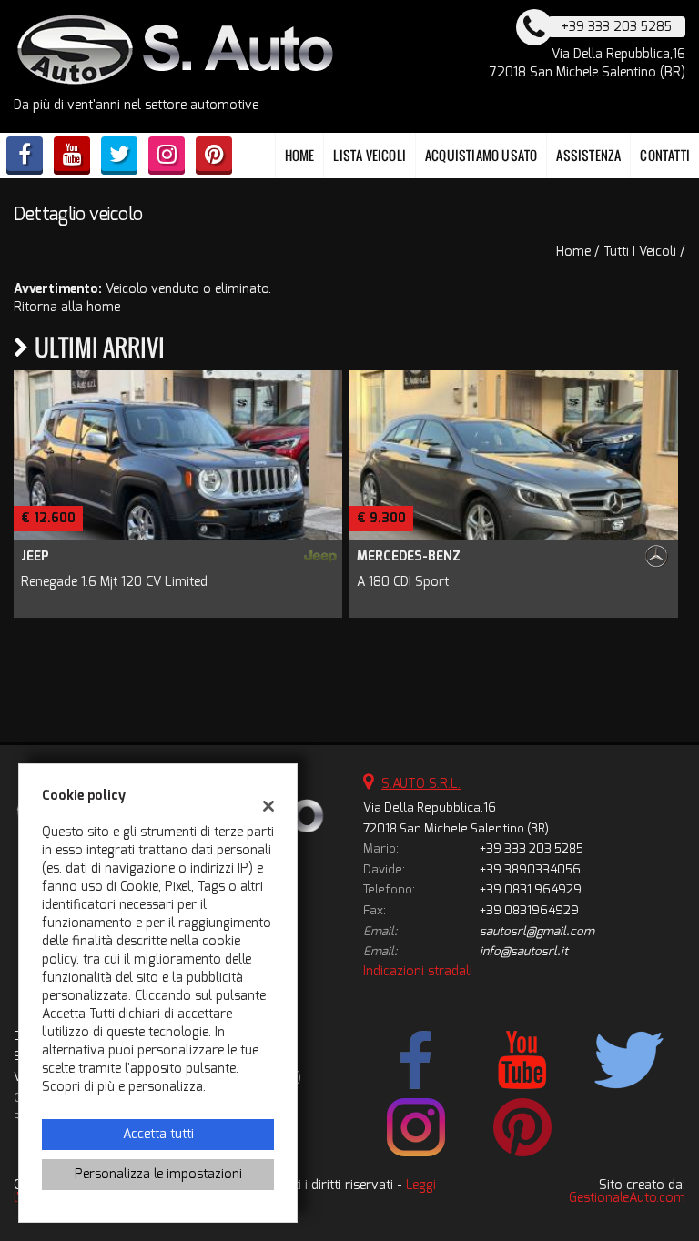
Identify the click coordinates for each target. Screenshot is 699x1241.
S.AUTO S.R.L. (421, 783)
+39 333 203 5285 (531, 848)
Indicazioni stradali (417, 971)
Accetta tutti (158, 1134)
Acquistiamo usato (481, 155)
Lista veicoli (369, 155)
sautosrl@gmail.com (537, 931)
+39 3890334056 (530, 869)
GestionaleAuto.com (627, 1197)
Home (300, 155)
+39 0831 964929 (531, 889)
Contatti (665, 155)
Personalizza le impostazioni (158, 1174)
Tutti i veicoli (639, 251)
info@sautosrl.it (524, 951)
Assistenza (588, 155)
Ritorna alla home (67, 307)
